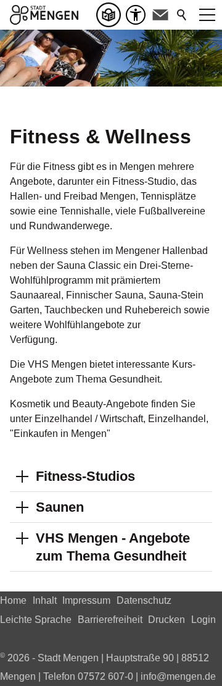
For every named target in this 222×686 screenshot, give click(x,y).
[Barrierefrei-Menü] (136, 15)
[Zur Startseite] (44, 15)
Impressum (86, 600)
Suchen (182, 15)
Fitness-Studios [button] (85, 476)
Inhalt (45, 600)
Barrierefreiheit (110, 619)
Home (13, 600)
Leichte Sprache (36, 619)
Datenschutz (144, 600)
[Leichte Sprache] (111, 14)
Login (203, 619)
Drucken (166, 619)
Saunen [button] (60, 507)
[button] (160, 14)
